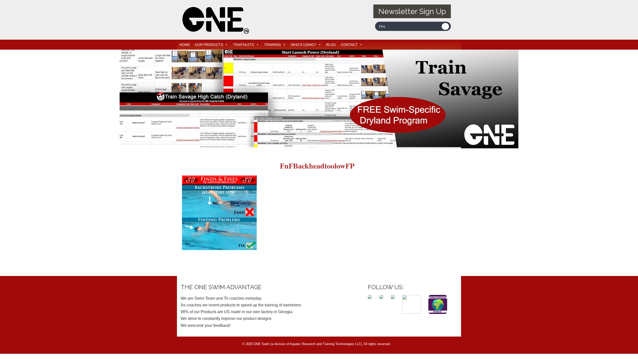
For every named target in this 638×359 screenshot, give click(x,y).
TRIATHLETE (243, 45)
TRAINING (272, 45)
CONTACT (349, 45)
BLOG (331, 45)
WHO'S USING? (303, 45)
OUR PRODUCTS (209, 45)
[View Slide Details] (319, 99)
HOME (184, 45)
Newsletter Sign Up (412, 11)
